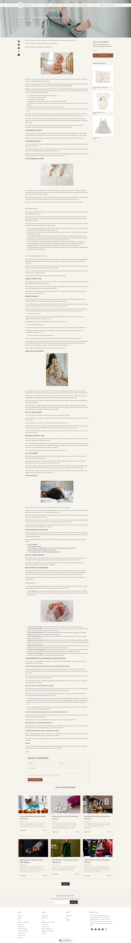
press (19, 917)
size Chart (44, 924)
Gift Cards (20, 924)
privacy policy (21, 933)
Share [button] (28, 751)
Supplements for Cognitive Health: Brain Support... (31, 861)
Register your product (48, 931)
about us (20, 915)
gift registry (21, 926)
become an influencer (24, 922)
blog (19, 920)
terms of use (21, 935)
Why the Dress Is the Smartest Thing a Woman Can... (65, 861)
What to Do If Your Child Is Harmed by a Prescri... (65, 817)
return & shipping (47, 929)
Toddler (68, 920)
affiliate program (22, 929)
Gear (67, 917)
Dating (44, 933)
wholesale (45, 917)
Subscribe (103, 55)
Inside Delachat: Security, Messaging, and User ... (97, 861)
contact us (45, 915)
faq (43, 920)
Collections (69, 915)
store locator (45, 926)
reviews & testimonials (48, 922)
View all (65, 884)
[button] (46, 5)
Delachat (20, 937)
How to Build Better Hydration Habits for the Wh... (33, 817)
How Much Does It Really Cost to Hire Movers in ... (97, 817)
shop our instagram (23, 931)
